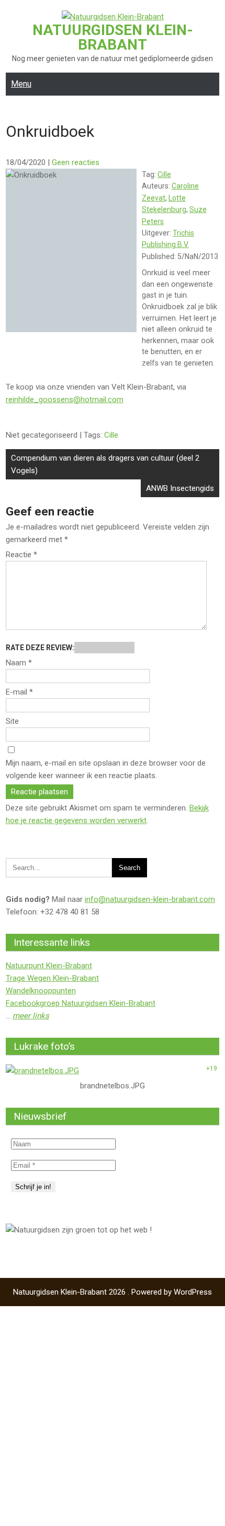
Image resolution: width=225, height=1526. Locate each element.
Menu (21, 84)
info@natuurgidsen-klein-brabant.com (150, 899)
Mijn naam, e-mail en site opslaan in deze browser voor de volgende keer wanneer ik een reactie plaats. (106, 769)
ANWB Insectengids (180, 488)
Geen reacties (75, 162)
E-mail (19, 692)
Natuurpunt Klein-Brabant (49, 965)
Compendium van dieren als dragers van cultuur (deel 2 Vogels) (105, 464)
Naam (19, 662)
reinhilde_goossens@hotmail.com (64, 399)
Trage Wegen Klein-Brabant (52, 978)
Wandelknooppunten (41, 990)
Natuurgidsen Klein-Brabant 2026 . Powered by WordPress (112, 1292)
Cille (164, 174)
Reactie (21, 554)
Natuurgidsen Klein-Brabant (112, 37)
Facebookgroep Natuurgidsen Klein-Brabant (80, 1003)
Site (12, 721)
